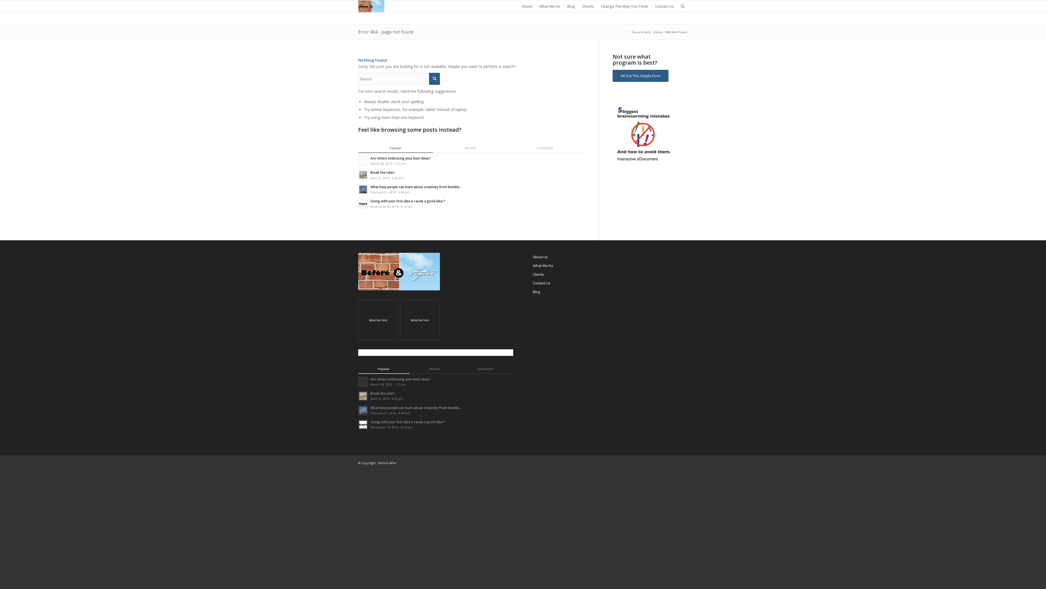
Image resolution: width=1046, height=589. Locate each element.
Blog (536, 291)
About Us (540, 256)
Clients (538, 274)
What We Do (543, 265)
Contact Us (542, 283)
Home (657, 32)
